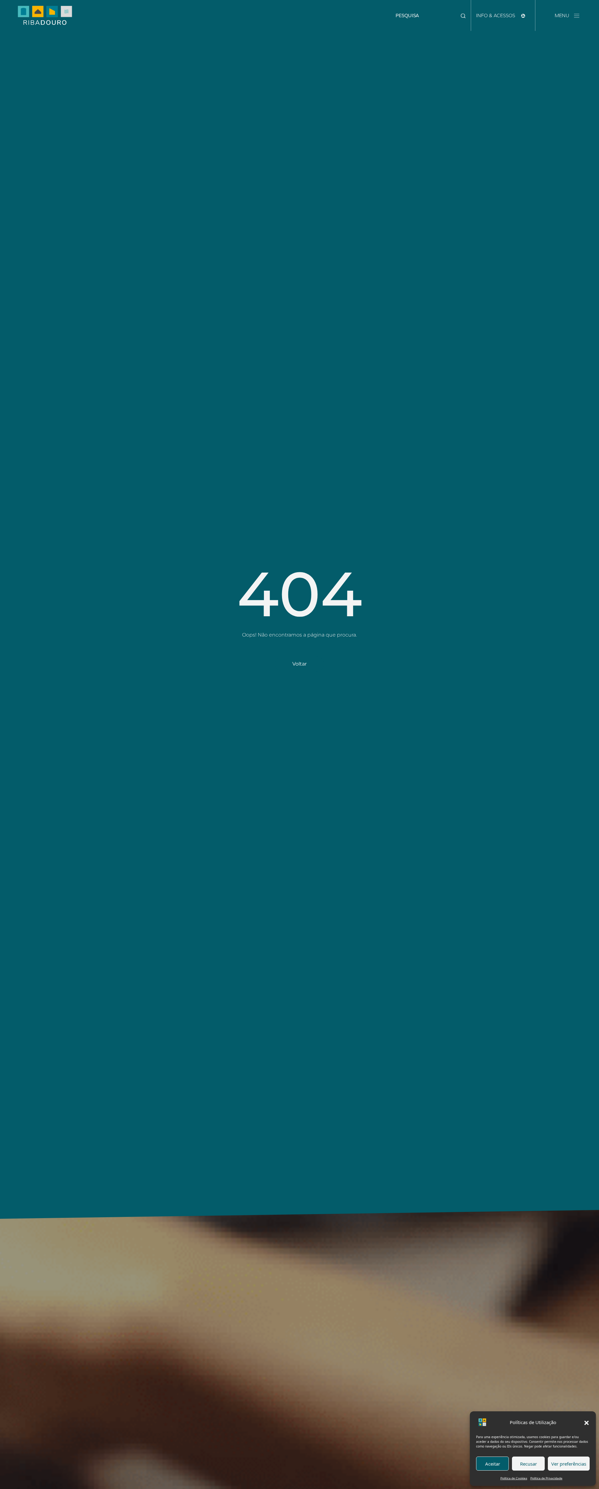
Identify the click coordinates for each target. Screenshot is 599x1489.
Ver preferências (568, 1464)
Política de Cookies (513, 1478)
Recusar (528, 1464)
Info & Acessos (496, 15)
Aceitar (492, 1464)
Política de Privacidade (546, 1478)
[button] (586, 1422)
